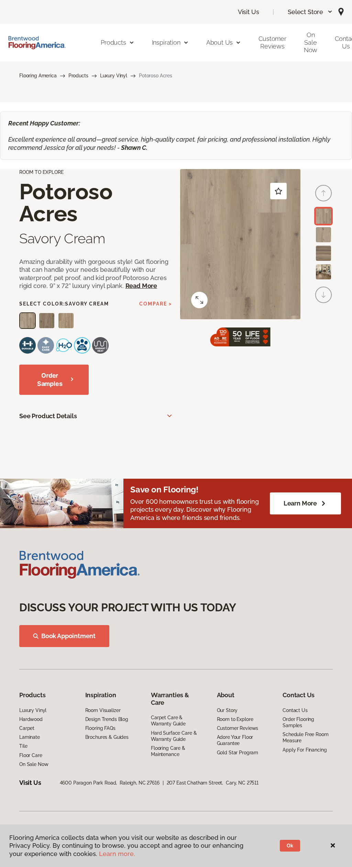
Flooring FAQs (100, 728)
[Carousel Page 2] (323, 234)
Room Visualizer (103, 710)
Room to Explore (235, 719)
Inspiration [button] (166, 42)
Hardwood (31, 719)
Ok (290, 845)
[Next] (323, 295)
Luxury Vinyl (113, 75)
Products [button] (113, 42)
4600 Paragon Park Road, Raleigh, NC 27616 (110, 783)
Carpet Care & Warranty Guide (168, 720)
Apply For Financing (305, 750)
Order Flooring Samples (298, 722)
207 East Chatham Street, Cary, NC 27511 (212, 783)
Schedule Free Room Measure (305, 737)
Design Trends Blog (106, 719)
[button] (310, 12)
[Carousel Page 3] (323, 253)
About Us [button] (219, 42)
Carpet (26, 728)
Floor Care (30, 755)
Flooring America (38, 75)
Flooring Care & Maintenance (168, 751)
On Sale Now (310, 42)
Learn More (300, 503)
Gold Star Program (237, 752)
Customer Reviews (272, 42)
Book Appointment (68, 636)
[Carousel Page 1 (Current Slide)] (323, 216)
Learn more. (117, 853)
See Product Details (48, 416)
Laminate (29, 737)
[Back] (323, 193)
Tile (23, 746)
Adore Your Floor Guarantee (235, 740)
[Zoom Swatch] (199, 300)
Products (78, 75)
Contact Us (295, 710)
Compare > (155, 304)
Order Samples (50, 379)
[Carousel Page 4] (323, 272)
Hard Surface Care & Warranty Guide (174, 736)
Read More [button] (141, 285)
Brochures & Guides (107, 737)
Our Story (227, 710)
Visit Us (248, 11)
